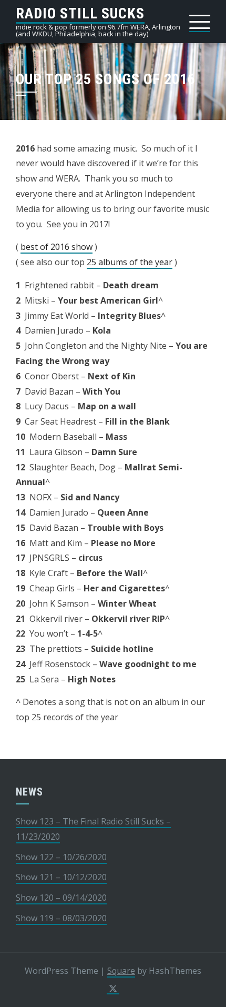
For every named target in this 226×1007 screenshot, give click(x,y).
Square (121, 970)
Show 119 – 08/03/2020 (61, 918)
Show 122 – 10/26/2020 (61, 857)
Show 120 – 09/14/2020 (61, 897)
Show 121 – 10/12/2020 (61, 877)
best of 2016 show (56, 247)
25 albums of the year (129, 262)
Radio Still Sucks (80, 13)
